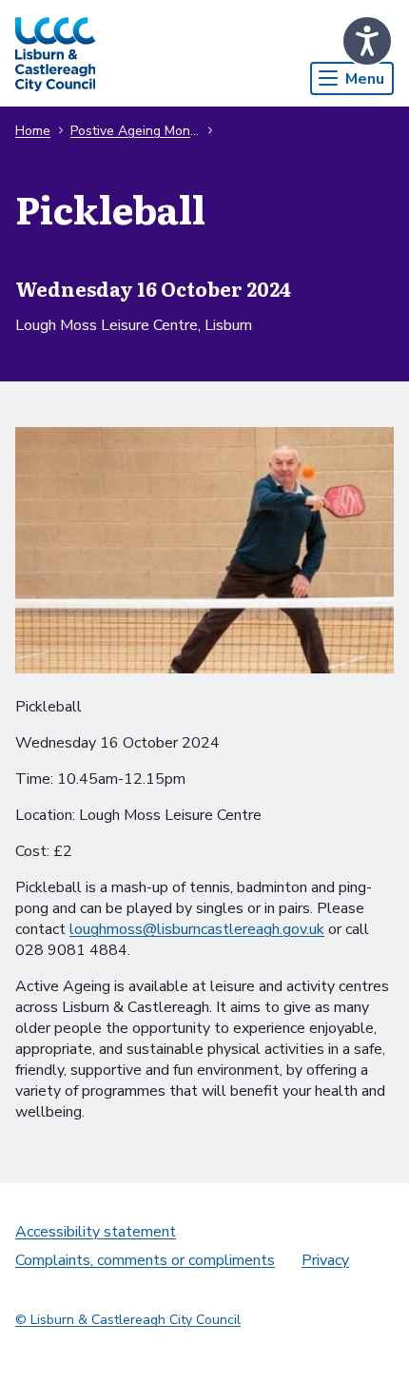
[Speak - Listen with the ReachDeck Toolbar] (367, 41)
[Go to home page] (55, 53)
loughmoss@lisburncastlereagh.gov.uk (196, 929)
